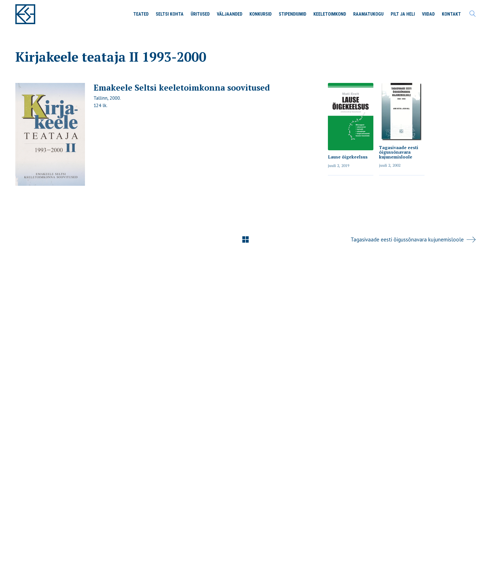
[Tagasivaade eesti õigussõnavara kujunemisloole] (402, 112)
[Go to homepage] (25, 14)
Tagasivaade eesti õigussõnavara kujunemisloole (398, 152)
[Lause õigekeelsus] (350, 116)
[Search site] (472, 15)
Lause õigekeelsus (348, 157)
